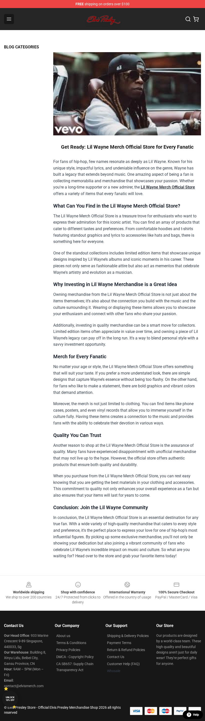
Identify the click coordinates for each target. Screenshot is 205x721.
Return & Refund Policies (126, 650)
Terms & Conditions (71, 643)
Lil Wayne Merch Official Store (168, 187)
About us (63, 636)
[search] (188, 19)
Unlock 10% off (10, 698)
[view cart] (196, 19)
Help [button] (196, 714)
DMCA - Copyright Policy (75, 657)
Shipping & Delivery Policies (128, 636)
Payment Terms (119, 643)
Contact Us (115, 657)
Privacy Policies (68, 650)
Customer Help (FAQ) (123, 664)
